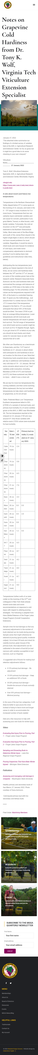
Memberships (6, 993)
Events (4, 1009)
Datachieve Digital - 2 (9, 1051)
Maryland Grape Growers (15, 1049)
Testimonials (6, 1024)
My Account (6, 1032)
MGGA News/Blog (8, 1013)
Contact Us (5, 1028)
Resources (5, 1005)
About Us (5, 997)
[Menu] (34, 4)
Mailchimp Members (19, 812)
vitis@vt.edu (7, 182)
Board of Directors (8, 1001)
